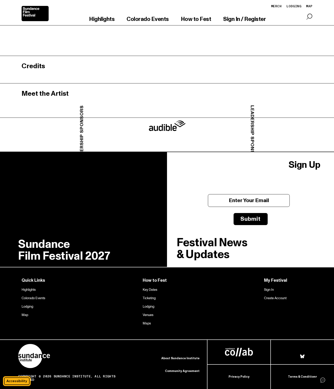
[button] (17, 381)
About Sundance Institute (180, 358)
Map (25, 315)
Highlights (102, 19)
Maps (147, 323)
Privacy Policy (239, 377)
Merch (276, 6)
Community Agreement (182, 371)
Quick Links (33, 280)
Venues (148, 315)
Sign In (269, 289)
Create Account (275, 298)
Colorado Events (148, 19)
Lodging (293, 6)
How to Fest (196, 19)
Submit (250, 219)
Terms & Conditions (302, 377)
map (309, 6)
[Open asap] (322, 380)
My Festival (275, 280)
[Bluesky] (302, 356)
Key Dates (150, 289)
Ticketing (149, 298)
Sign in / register (244, 19)
